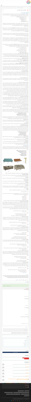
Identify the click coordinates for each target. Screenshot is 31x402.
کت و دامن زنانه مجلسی (26, 395)
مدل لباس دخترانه (25, 343)
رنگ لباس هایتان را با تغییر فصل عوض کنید (25, 394)
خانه (27, 7)
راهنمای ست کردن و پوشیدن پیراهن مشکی (9, 392)
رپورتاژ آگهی (26, 340)
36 (26, 339)
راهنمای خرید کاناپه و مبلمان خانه (25, 13)
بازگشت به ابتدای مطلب (26, 145)
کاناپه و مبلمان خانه (24, 272)
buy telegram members (26, 357)
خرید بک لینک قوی (27, 358)
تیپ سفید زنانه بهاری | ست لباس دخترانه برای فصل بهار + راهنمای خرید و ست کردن (21, 392)
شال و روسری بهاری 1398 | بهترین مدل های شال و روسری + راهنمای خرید (13, 394)
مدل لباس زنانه (25, 344)
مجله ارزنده (27, 274)
